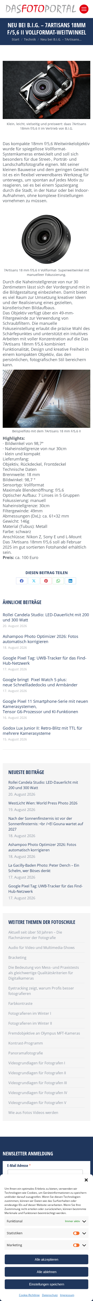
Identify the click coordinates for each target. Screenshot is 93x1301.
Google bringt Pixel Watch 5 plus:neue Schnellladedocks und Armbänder (40, 682)
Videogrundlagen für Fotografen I (36, 1062)
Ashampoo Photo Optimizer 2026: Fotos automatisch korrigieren (40, 639)
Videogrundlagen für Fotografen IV (37, 1092)
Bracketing (17, 957)
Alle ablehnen (46, 1272)
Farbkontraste (20, 1003)
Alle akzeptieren (46, 1259)
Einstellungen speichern (46, 1284)
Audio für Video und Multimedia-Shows (41, 947)
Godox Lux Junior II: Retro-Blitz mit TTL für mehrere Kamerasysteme (42, 731)
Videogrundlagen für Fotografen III (37, 1082)
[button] (86, 1180)
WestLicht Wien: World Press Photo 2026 (42, 803)
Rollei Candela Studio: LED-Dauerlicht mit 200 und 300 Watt (46, 617)
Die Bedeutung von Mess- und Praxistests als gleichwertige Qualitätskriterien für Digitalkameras (43, 973)
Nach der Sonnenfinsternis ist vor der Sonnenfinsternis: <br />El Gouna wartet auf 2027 (45, 824)
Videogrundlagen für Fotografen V (37, 1102)
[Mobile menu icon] (83, 9)
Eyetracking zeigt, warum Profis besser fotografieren (41, 991)
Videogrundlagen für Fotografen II (37, 1072)
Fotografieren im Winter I (29, 1013)
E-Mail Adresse (19, 1165)
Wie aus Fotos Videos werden (33, 1112)
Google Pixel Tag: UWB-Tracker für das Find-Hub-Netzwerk (44, 660)
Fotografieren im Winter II (30, 1023)
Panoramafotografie (25, 1053)
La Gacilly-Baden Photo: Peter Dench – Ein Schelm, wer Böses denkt (43, 868)
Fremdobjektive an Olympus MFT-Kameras (44, 1033)
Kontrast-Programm (25, 1043)
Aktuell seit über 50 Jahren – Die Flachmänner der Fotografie (35, 935)
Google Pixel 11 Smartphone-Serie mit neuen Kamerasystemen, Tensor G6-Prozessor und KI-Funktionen (45, 706)
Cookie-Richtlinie (29, 1295)
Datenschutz (50, 1295)
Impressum (67, 1295)
